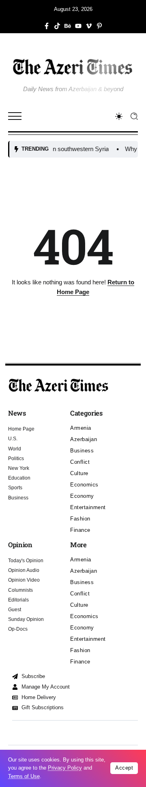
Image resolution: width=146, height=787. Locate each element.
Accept (124, 768)
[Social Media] (46, 26)
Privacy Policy (65, 768)
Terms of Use (24, 776)
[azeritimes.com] (73, 66)
